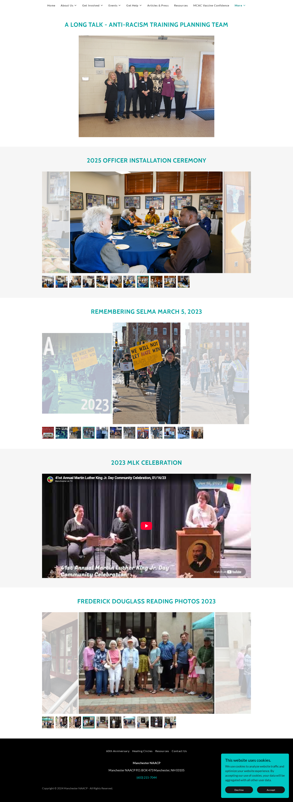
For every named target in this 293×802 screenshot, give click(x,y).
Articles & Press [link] (158, 5)
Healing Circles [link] (142, 751)
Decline (239, 789)
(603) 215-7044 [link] (146, 777)
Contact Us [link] (179, 751)
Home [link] (51, 5)
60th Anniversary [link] (118, 751)
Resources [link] (181, 5)
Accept (271, 789)
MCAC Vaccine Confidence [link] (211, 5)
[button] (69, 5)
